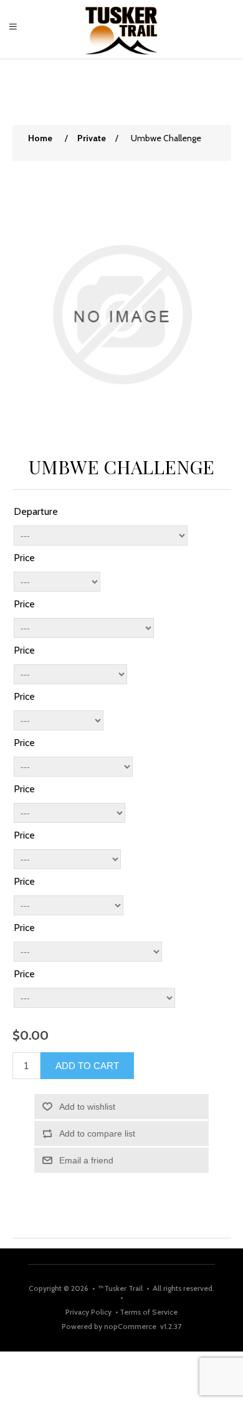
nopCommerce (130, 1326)
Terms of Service (148, 1312)
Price (24, 558)
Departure (36, 511)
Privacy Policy (89, 1312)
